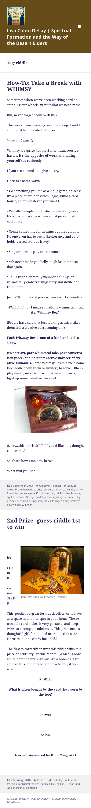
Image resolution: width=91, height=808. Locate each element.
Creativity (44, 485)
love (49, 497)
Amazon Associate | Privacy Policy (28, 798)
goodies (45, 784)
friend (10, 493)
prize (26, 787)
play (78, 497)
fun (17, 493)
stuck (48, 501)
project (11, 501)
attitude (71, 485)
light (9, 497)
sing (33, 501)
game (31, 493)
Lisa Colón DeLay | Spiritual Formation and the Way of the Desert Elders (39, 36)
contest (68, 780)
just (52, 493)
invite (45, 493)
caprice (38, 489)
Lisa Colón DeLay (23, 497)
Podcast (56, 485)
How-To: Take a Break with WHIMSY (44, 86)
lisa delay (40, 497)
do (72, 489)
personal (69, 497)
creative (65, 489)
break (18, 489)
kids (62, 493)
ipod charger (14, 787)
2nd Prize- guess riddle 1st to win (43, 524)
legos (77, 493)
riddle (26, 501)
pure (19, 501)
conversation (51, 489)
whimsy (65, 501)
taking (55, 501)
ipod (77, 784)
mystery (58, 497)
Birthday (58, 780)
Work (30, 504)
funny (23, 493)
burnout (28, 489)
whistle (16, 504)
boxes (10, 489)
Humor (69, 784)
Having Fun (57, 784)
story (40, 501)
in (40, 493)
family (79, 489)
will (24, 504)
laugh (69, 493)
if (37, 493)
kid (57, 493)
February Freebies (28, 784)
